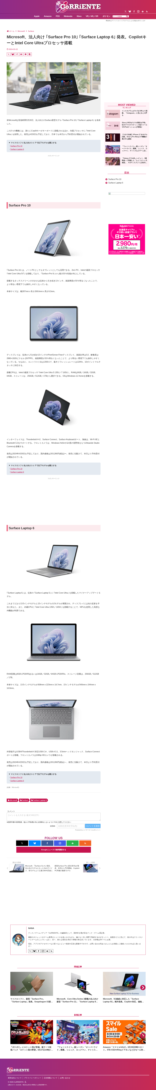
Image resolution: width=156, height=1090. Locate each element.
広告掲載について (50, 1078)
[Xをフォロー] (125, 11)
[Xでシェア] (8, 54)
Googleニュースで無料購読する (53, 850)
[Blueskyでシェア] (13, 54)
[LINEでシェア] (25, 54)
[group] (31, 987)
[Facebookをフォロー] (134, 11)
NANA (31, 928)
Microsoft (13, 800)
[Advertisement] (54, 174)
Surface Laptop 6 (17, 149)
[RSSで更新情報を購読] (147, 11)
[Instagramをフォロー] (138, 11)
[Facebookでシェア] (17, 54)
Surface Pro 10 (16, 146)
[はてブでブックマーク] (21, 54)
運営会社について (15, 1078)
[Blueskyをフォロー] (130, 11)
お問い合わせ (65, 1078)
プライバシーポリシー (32, 1078)
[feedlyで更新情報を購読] (142, 11)
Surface (25, 800)
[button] (127, 16)
